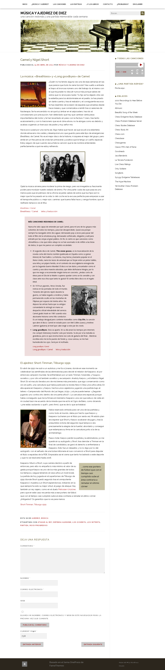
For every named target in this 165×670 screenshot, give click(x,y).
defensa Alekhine (62, 522)
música (44, 518)
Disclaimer (137, 4)
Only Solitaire (120, 169)
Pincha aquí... (120, 88)
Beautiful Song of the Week (126, 112)
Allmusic (118, 108)
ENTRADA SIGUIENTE (93, 644)
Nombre (25, 578)
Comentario (27, 546)
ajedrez (36, 518)
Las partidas (76, 4)
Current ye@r (28, 631)
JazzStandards (121, 156)
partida (24, 525)
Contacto (108, 4)
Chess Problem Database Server (128, 121)
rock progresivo (39, 525)
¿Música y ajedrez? (40, 4)
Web (22, 601)
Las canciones (59, 4)
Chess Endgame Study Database (128, 117)
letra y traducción (49, 211)
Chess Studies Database (125, 125)
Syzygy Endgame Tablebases (127, 177)
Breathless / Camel (29, 211)
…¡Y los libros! (92, 4)
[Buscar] (143, 13)
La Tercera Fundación (124, 160)
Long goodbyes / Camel (43, 349)
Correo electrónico (32, 589)
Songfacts (119, 173)
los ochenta (79, 522)
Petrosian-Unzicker (67, 489)
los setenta (93, 522)
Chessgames (120, 143)
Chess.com (119, 134)
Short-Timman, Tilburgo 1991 (33, 504)
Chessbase (119, 138)
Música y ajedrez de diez (72, 65)
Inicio (25, 4)
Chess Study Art (121, 130)
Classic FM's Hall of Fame (125, 147)
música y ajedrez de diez (43, 13)
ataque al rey (45, 522)
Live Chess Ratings (123, 164)
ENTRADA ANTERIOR (32, 644)
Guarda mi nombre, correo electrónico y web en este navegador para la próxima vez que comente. (60, 617)
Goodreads (120, 151)
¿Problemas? (123, 4)
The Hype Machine (123, 182)
